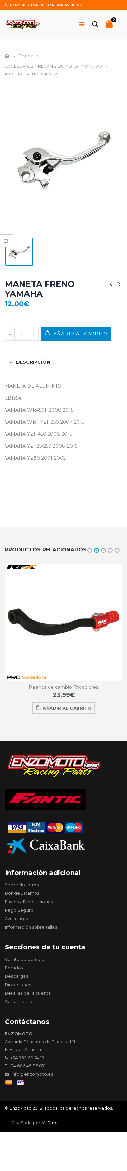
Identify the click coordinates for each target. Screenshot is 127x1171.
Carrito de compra (25, 959)
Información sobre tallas (31, 927)
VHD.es (49, 1122)
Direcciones (18, 984)
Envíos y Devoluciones (29, 901)
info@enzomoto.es (32, 1074)
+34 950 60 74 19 (26, 5)
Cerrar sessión (20, 1001)
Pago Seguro (19, 910)
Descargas (16, 976)
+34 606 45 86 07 (64, 5)
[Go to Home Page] (7, 56)
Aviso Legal (17, 918)
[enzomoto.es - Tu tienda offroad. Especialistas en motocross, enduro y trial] (23, 24)
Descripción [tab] (33, 362)
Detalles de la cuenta (28, 993)
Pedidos (14, 967)
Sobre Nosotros (22, 884)
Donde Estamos (22, 893)
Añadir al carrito (80, 334)
